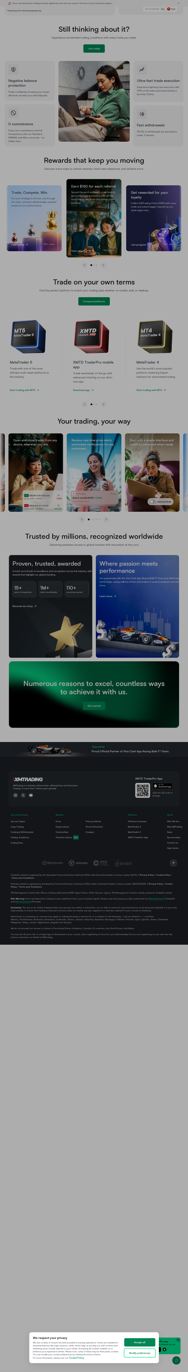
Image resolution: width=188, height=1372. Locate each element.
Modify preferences (139, 1353)
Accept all (139, 1342)
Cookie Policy (76, 1357)
